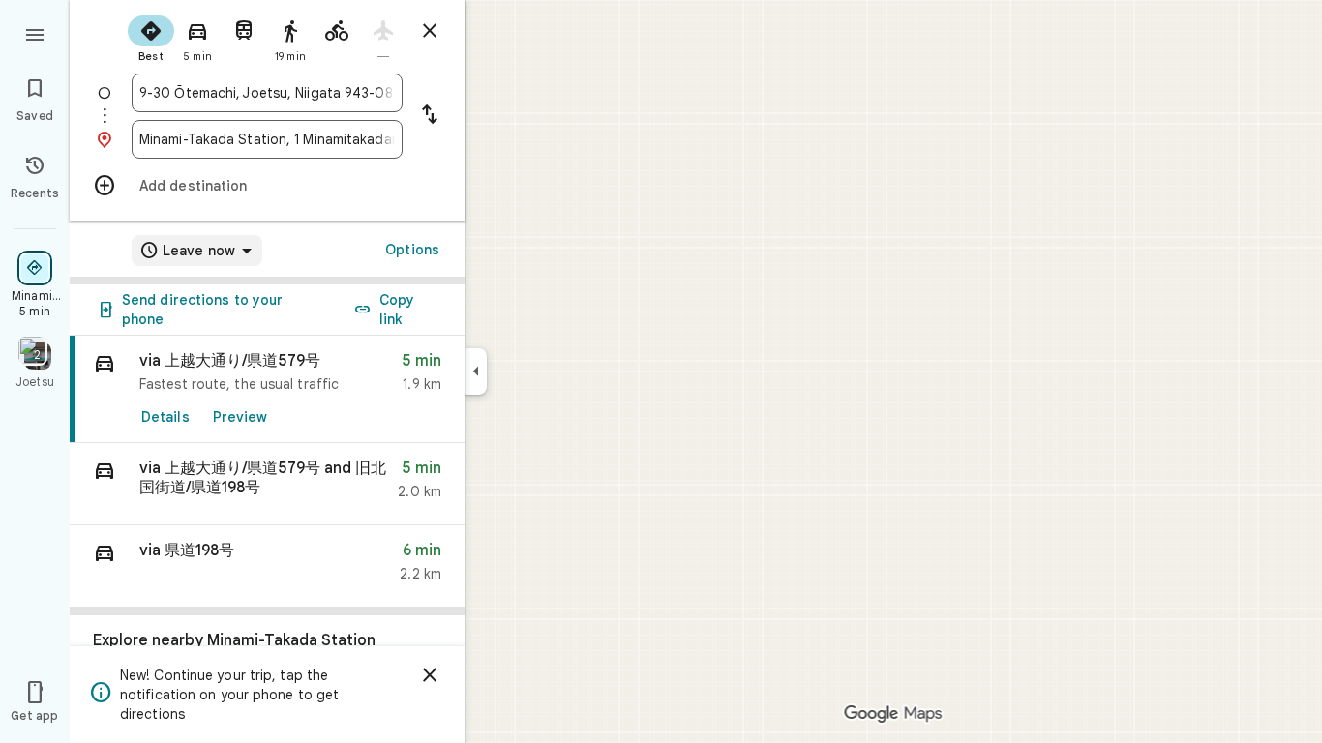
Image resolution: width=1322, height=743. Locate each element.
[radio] (151, 37)
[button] (267, 484)
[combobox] (267, 93)
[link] (267, 389)
